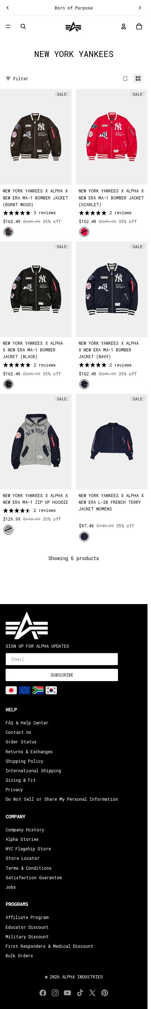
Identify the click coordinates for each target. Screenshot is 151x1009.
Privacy (14, 789)
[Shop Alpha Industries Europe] (24, 690)
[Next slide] (139, 7)
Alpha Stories (22, 839)
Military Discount (27, 936)
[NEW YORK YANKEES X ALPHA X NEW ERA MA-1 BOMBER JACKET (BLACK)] (36, 289)
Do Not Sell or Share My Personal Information (62, 799)
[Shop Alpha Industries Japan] (11, 690)
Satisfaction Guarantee (34, 877)
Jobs (11, 887)
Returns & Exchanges (29, 751)
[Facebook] (43, 993)
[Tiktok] (80, 993)
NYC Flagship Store (28, 848)
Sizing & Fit (21, 780)
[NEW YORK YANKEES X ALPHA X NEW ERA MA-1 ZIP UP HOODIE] (36, 441)
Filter (20, 78)
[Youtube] (67, 993)
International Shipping (33, 770)
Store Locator (23, 858)
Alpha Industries (82, 976)
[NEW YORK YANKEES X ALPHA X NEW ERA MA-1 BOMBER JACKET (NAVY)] (111, 289)
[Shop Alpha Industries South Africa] (38, 690)
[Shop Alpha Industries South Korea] (51, 690)
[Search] (23, 26)
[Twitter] (92, 993)
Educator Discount (27, 926)
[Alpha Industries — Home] (73, 26)
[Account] (123, 26)
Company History (25, 829)
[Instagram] (55, 993)
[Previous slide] (7, 7)
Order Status (21, 741)
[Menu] (8, 27)
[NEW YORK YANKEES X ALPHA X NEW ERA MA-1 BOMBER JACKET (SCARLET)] (111, 137)
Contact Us (18, 732)
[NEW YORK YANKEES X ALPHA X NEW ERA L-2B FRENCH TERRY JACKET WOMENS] (111, 441)
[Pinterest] (104, 993)
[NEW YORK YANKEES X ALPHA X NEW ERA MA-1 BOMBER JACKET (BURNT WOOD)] (36, 137)
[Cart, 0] (139, 26)
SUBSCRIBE (62, 675)
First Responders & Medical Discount (49, 946)
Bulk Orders (19, 955)
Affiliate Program (27, 917)
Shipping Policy (24, 761)
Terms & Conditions (29, 868)
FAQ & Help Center (27, 722)
